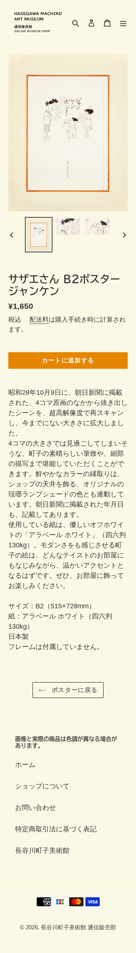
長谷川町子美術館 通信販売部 (78, 927)
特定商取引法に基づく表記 (56, 829)
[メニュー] (123, 22)
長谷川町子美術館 (42, 850)
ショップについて (42, 786)
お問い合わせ (35, 807)
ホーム (25, 764)
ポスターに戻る (73, 690)
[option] (38, 234)
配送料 (39, 319)
